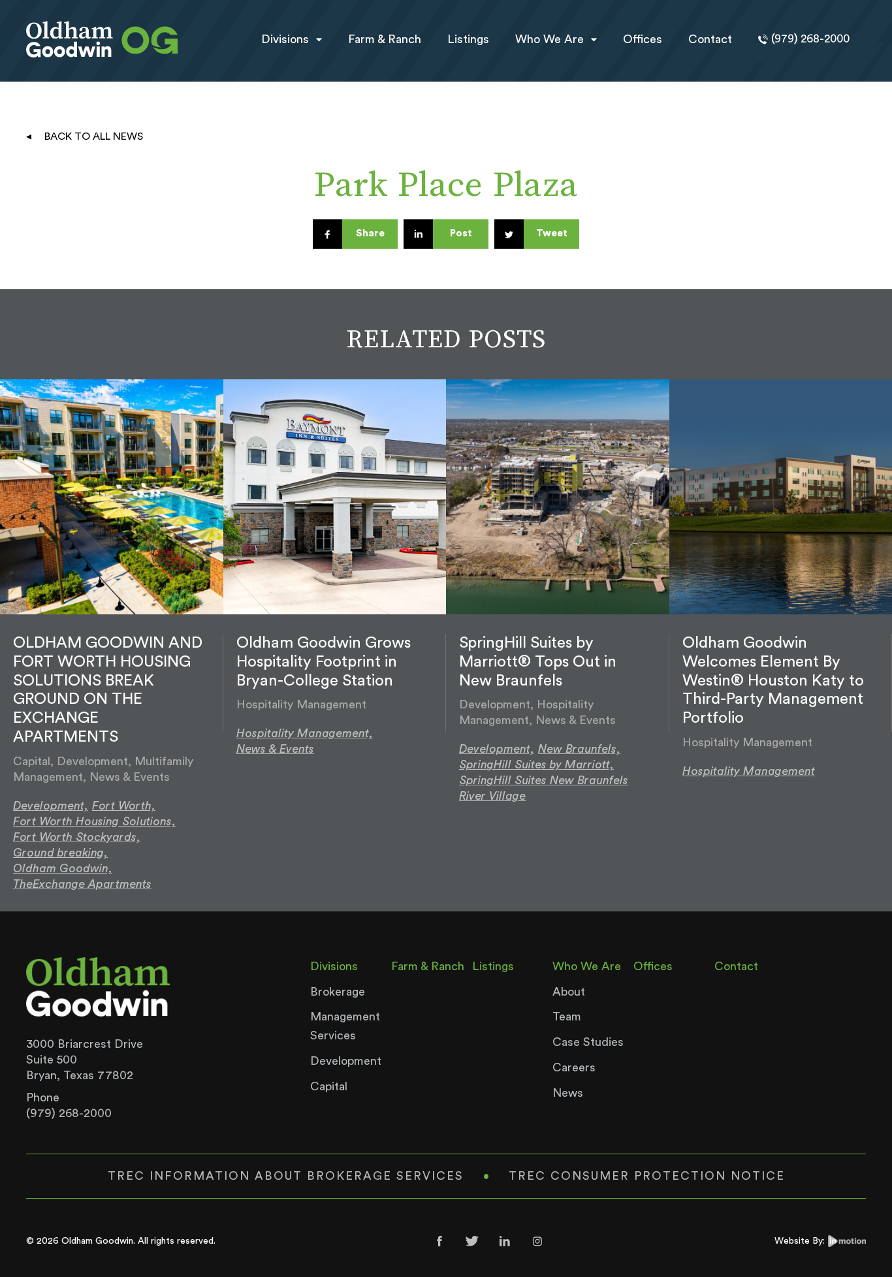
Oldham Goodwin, (62, 868)
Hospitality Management (748, 771)
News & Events (275, 749)
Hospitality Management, (304, 733)
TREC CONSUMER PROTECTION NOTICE (647, 1176)
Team (566, 1016)
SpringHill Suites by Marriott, (536, 764)
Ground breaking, (60, 853)
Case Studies (588, 1042)
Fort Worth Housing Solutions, (94, 821)
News (567, 1093)
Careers (574, 1067)
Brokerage (337, 992)
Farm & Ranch (384, 39)
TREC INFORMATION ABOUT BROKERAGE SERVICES (286, 1176)
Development (345, 1061)
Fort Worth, (123, 806)
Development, (50, 806)
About (568, 992)
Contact (710, 39)
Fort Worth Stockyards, (76, 837)
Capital (328, 1086)
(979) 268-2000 (69, 1113)
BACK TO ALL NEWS (93, 136)
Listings (468, 39)
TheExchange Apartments (82, 884)
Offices (642, 39)
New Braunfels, (579, 749)
